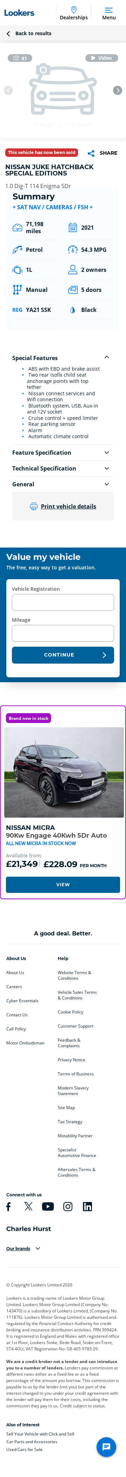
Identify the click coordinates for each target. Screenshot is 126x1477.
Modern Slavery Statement (73, 1090)
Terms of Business (76, 1074)
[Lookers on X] (27, 1206)
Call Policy (16, 1029)
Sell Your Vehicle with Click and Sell (40, 1434)
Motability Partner (75, 1136)
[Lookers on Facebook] (7, 1206)
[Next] (117, 90)
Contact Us (17, 1015)
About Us (15, 973)
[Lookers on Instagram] (67, 1206)
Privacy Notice (71, 1060)
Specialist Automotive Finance (77, 1152)
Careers (14, 987)
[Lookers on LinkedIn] (86, 1206)
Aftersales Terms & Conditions (77, 1172)
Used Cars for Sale (24, 1449)
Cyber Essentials (22, 1001)
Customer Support (75, 1026)
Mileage (21, 619)
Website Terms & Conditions (74, 975)
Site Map (66, 1108)
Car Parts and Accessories (31, 1442)
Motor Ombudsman (25, 1043)
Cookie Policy (70, 1012)
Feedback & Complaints (69, 1043)
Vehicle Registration (36, 589)
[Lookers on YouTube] (47, 1206)
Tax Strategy (70, 1122)
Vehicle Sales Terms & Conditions (77, 995)
